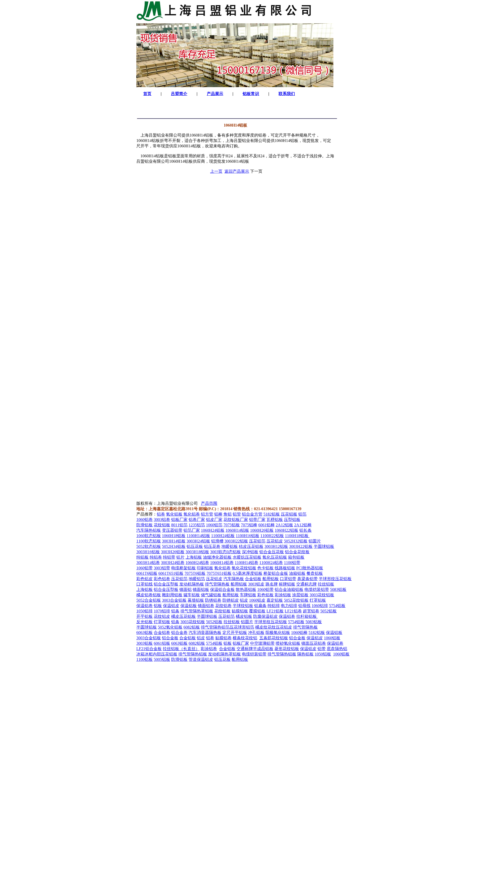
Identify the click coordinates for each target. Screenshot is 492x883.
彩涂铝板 (283, 595)
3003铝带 (162, 568)
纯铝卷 (156, 557)
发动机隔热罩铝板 (224, 654)
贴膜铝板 (240, 611)
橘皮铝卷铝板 (148, 595)
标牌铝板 (287, 584)
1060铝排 (320, 605)
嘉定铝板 (274, 600)
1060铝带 (144, 568)
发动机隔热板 (191, 584)
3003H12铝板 (276, 546)
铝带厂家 (257, 519)
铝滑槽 (217, 541)
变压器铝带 (172, 530)
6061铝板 (162, 643)
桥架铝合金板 (275, 573)
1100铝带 (292, 562)
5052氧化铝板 (170, 627)
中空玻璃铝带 (262, 643)
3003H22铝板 (236, 541)
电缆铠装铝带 (316, 589)
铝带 (321, 648)
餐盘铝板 (314, 573)
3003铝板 (144, 643)
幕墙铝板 (196, 600)
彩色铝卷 (162, 579)
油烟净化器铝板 (217, 557)
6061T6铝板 (146, 573)
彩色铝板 (265, 595)
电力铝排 (289, 605)
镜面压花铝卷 (313, 643)
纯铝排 (274, 605)
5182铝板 (271, 514)
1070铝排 (162, 611)
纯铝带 (169, 557)
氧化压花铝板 (274, 557)
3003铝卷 (162, 519)
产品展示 (215, 93)
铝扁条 (260, 605)
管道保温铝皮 (201, 659)
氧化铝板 (174, 514)
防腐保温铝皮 (265, 616)
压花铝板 (289, 514)
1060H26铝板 (262, 530)
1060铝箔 (214, 525)
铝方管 (207, 514)
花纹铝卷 (223, 605)
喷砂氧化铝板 (288, 643)
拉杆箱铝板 (307, 616)
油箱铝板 (297, 573)
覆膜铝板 (257, 611)
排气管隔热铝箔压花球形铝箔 (227, 627)
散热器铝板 (246, 589)
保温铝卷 (144, 605)
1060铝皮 (257, 600)
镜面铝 (185, 589)
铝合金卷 (179, 632)
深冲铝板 (250, 552)
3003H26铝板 (172, 552)
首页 (147, 93)
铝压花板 (195, 546)
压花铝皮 (274, 541)
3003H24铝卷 (172, 562)
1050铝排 (144, 611)
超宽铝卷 (311, 611)
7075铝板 (231, 525)
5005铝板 (162, 659)
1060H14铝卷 (222, 562)
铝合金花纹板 (297, 552)
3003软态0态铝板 (225, 552)
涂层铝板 (300, 595)
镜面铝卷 (206, 605)
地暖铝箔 (197, 579)
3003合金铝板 (174, 600)
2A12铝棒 (303, 525)
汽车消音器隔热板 (205, 632)
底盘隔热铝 (337, 648)
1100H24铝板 (223, 535)
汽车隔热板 (233, 579)
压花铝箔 (257, 541)
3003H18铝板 (197, 552)
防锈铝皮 (230, 600)
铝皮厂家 (214, 519)
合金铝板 (253, 579)
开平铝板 (144, 616)
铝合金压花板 (271, 552)
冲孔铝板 (256, 632)
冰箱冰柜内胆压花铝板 (156, 654)
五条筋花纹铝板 (273, 638)
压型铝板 (292, 519)
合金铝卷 (162, 632)
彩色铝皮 (144, 579)
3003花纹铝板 (322, 595)
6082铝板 (191, 627)
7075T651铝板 (219, 573)
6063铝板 (144, 632)
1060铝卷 (144, 519)
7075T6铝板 (195, 573)
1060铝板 (332, 638)
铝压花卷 (212, 546)
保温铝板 (188, 605)
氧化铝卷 (191, 514)
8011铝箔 (179, 525)
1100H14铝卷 (246, 562)
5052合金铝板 (148, 600)
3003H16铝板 (148, 552)
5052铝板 (328, 611)
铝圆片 (315, 541)
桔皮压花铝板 (251, 546)
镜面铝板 (201, 589)
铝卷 (161, 514)
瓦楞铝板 (274, 519)
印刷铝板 (205, 568)
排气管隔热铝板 (192, 654)
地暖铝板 (229, 546)
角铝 (227, 514)
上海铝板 (194, 557)
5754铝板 (337, 605)
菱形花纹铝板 (286, 648)
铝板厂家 (179, 519)
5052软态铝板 (148, 546)
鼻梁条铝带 (307, 579)
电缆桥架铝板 (183, 568)
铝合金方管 (252, 514)
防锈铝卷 (213, 600)
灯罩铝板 (318, 600)
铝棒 (218, 514)
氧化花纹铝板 (244, 568)
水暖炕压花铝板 (247, 557)
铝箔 (302, 514)
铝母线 (304, 605)
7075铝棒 (249, 525)
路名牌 (271, 584)
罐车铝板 (191, 595)
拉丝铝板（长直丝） (181, 648)
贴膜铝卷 (223, 638)
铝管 (237, 514)
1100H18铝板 (297, 535)
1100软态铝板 (148, 541)
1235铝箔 (197, 525)
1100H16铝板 (247, 535)
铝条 (175, 611)
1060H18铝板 (174, 535)
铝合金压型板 (166, 584)
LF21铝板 (275, 611)
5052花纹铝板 (296, 600)
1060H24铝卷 (197, 562)
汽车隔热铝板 (148, 530)
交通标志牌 (306, 584)
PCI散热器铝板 (309, 568)
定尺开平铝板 (234, 632)
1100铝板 (144, 659)
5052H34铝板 (174, 546)
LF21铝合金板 (149, 648)
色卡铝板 (265, 568)
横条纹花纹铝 (245, 638)
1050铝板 (323, 654)
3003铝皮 (256, 584)
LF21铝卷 (293, 611)
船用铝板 (270, 579)
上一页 (216, 171)
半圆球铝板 (324, 546)
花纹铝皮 (162, 616)
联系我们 (287, 93)
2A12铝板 (284, 525)
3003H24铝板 (198, 541)
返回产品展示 (236, 171)
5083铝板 (338, 589)
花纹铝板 (162, 525)
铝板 (158, 605)
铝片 (180, 557)
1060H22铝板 (286, 530)
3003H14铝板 (174, 541)
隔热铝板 (305, 654)
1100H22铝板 (272, 535)
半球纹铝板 (243, 605)
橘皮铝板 (244, 616)
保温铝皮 (171, 605)
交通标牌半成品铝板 (255, 648)
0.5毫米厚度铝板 (247, 573)
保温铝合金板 (222, 589)
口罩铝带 (288, 579)
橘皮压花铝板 (183, 616)
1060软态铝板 (148, 535)
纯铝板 (142, 557)
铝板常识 (251, 93)
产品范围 (209, 503)
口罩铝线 (144, 584)
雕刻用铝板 (172, 595)
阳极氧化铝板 (277, 632)
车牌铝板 (248, 595)
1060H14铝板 (237, 530)
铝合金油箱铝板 (289, 589)
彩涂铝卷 (209, 648)
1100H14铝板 (198, 535)
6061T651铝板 (170, 573)
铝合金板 (170, 638)
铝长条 (305, 530)
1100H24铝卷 (271, 562)
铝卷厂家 (197, 519)
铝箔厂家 (191, 530)
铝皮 (244, 600)
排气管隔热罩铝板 (196, 611)
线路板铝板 (285, 568)
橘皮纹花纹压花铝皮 (273, 627)
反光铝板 (144, 622)
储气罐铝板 (211, 595)
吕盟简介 (179, 93)
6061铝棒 (266, 525)
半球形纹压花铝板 (335, 579)
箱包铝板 (296, 557)
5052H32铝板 (296, 541)
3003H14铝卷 (148, 562)
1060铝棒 (299, 632)
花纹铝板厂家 (235, 519)
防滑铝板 (144, 525)
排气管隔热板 (217, 584)
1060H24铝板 (212, 530)
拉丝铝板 (326, 584)
